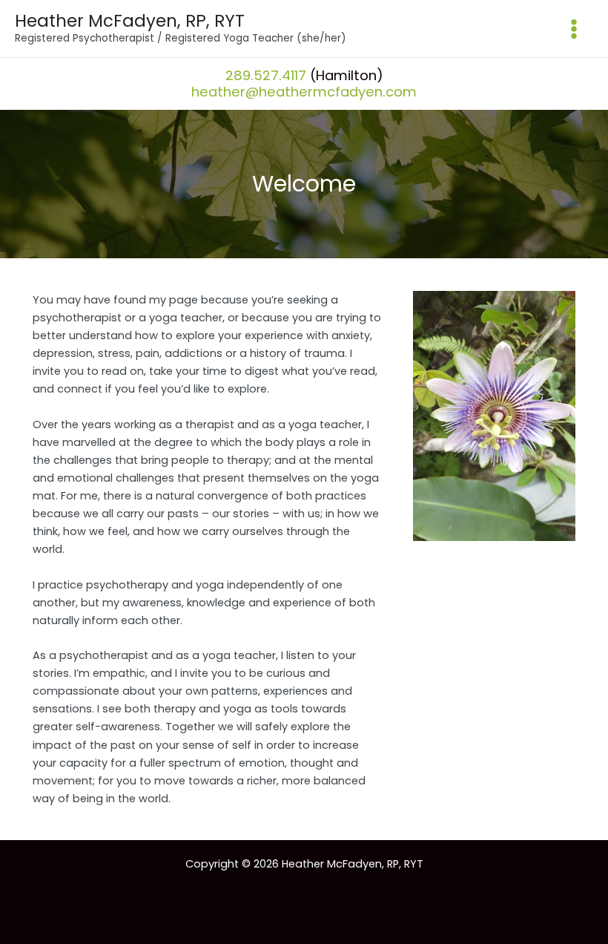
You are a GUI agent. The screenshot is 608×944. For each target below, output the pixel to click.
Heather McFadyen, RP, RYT (130, 21)
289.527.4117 (265, 75)
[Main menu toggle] (574, 29)
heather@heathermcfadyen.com (304, 91)
